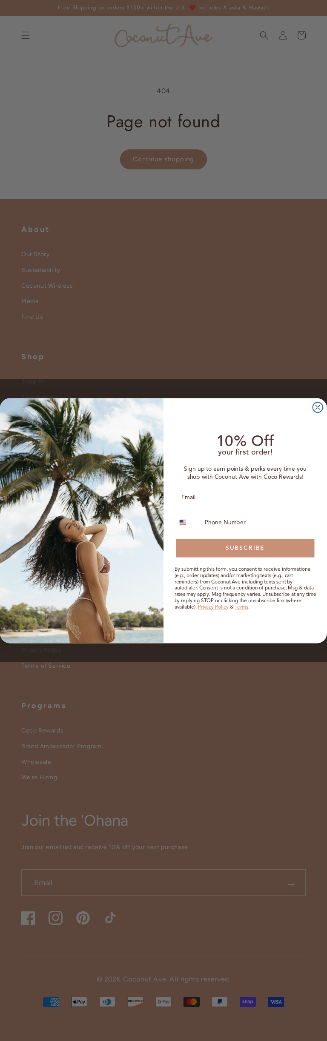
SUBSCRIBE (245, 548)
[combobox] (188, 522)
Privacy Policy (213, 606)
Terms (241, 606)
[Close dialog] (318, 407)
